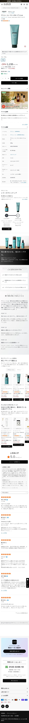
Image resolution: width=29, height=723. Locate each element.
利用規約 (3, 713)
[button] (5, 20)
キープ (23, 17)
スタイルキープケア (16, 17)
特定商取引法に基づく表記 (7, 715)
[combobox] (14, 8)
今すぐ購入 (14, 82)
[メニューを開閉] (2, 4)
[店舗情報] (21, 4)
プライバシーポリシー (12, 713)
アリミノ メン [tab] (11, 369)
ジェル (9, 17)
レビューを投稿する (14, 461)
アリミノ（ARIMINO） (15, 131)
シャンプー (7, 218)
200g (3, 60)
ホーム (2, 622)
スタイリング (4, 17)
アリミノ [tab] (19, 369)
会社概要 (17, 715)
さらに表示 (23, 182)
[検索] (26, 8)
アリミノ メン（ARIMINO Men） (17, 134)
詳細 (9, 71)
